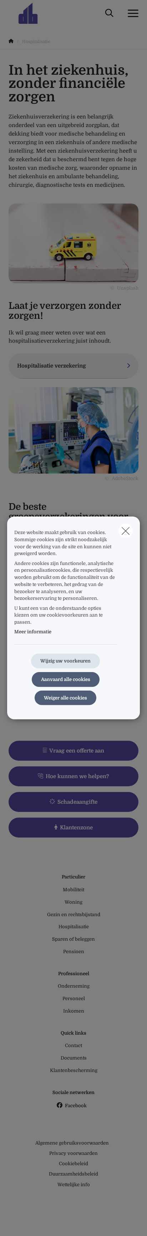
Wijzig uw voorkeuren (65, 661)
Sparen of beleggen (73, 939)
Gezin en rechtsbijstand (73, 914)
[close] (125, 531)
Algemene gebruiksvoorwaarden (72, 1143)
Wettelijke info (73, 1184)
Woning (73, 902)
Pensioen (73, 951)
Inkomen (73, 1011)
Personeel (73, 998)
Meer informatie (32, 631)
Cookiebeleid (73, 1163)
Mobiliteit (73, 889)
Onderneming (74, 986)
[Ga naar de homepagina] (32, 13)
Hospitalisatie (74, 926)
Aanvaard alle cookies (65, 679)
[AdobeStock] (73, 430)
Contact (73, 1045)
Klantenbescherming (73, 1070)
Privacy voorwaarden (73, 1153)
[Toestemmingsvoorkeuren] (28, 1222)
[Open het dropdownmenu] (131, 13)
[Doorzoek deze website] (109, 13)
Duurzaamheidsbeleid (73, 1174)
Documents (74, 1058)
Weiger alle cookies (65, 697)
